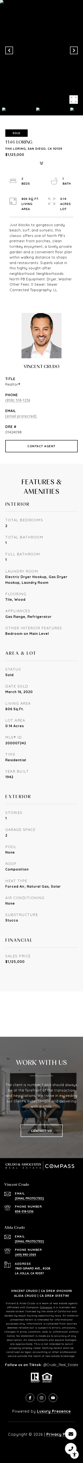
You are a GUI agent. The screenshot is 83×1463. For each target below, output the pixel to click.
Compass (46, 1307)
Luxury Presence (54, 1411)
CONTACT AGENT (41, 446)
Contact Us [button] (41, 1131)
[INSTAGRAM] (41, 1398)
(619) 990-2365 (25, 1255)
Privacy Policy (60, 1434)
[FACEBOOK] (30, 1398)
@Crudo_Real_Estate (60, 1365)
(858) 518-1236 (17, 400)
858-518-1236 (24, 1211)
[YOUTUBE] (53, 1398)
